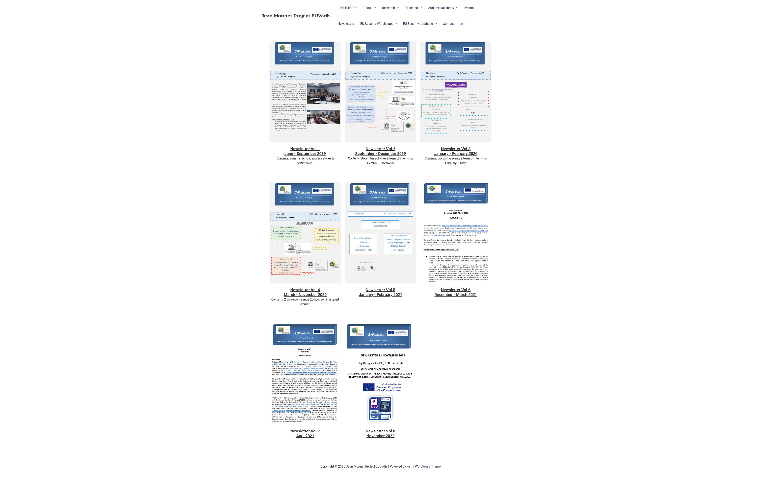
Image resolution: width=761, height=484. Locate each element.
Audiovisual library (441, 8)
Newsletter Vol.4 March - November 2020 (305, 292)
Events (469, 8)
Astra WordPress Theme (424, 466)
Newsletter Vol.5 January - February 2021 (380, 292)
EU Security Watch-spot (376, 24)
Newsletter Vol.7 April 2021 (305, 433)
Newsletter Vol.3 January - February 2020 (455, 151)
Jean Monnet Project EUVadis (296, 15)
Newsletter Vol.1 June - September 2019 (305, 151)
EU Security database (418, 24)
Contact (448, 24)
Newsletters (346, 24)
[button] (374, 8)
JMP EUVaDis (347, 8)
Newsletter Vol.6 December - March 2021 (455, 292)
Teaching (411, 8)
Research (388, 8)
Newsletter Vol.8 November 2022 (380, 433)
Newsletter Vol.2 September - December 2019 (380, 151)
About (367, 8)
